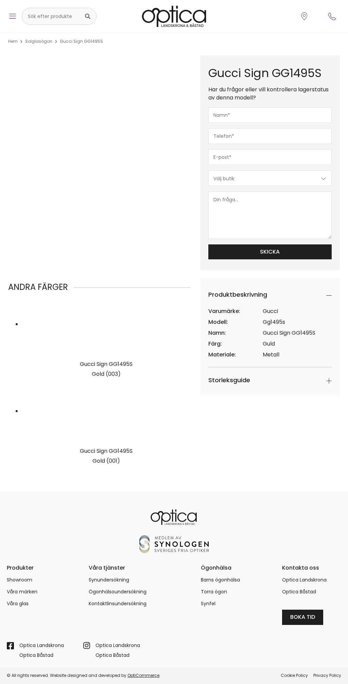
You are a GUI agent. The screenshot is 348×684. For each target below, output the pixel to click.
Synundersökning (109, 579)
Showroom (19, 579)
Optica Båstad (299, 591)
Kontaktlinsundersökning (117, 603)
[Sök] (87, 16)
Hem (13, 41)
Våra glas (18, 603)
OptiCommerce (143, 675)
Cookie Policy (294, 675)
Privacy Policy (327, 675)
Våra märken (22, 591)
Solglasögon (38, 41)
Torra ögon (214, 591)
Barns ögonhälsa (220, 579)
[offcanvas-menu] (12, 16)
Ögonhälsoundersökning (117, 591)
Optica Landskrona (304, 579)
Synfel (208, 603)
